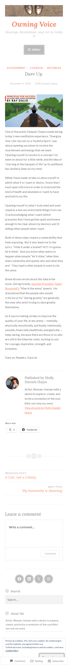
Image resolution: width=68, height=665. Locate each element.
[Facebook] (19, 579)
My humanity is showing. (42, 489)
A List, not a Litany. (21, 475)
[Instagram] (48, 579)
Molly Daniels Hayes (46, 83)
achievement (16, 67)
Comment (50, 553)
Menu (35, 49)
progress (54, 67)
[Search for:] (34, 599)
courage (36, 67)
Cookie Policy (11, 650)
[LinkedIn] (29, 579)
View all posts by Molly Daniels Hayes (43, 410)
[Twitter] (38, 579)
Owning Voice (34, 24)
